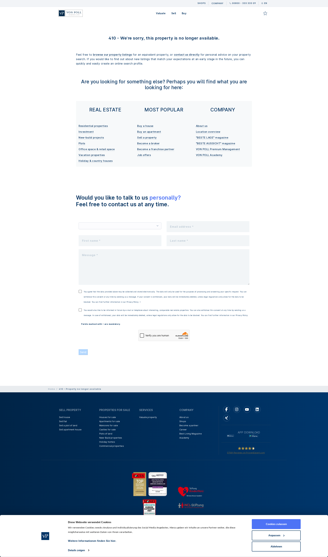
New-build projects (91, 137)
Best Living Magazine (190, 433)
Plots (82, 143)
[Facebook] (226, 409)
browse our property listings (112, 54)
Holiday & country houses (96, 160)
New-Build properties (110, 437)
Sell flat (63, 421)
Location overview (208, 131)
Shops (182, 421)
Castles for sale (107, 429)
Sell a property (147, 137)
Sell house (64, 417)
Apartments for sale (109, 421)
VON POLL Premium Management (218, 149)
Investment (86, 131)
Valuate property (148, 417)
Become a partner (188, 425)
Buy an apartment (149, 131)
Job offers (144, 155)
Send (83, 352)
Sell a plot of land (68, 425)
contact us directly (187, 54)
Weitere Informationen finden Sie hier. (92, 540)
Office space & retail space (97, 149)
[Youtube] (247, 409)
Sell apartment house (70, 429)
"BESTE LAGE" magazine (212, 137)
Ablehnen (276, 546)
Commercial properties (111, 446)
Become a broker (148, 143)
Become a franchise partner (155, 149)
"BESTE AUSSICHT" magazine (215, 143)
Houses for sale (107, 417)
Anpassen (274, 535)
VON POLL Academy (209, 155)
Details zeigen (76, 550)
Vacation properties (92, 155)
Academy (184, 437)
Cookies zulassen (276, 524)
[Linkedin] (257, 409)
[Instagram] (236, 409)
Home (51, 389)
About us (202, 126)
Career (183, 429)
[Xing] (226, 418)
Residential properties (93, 126)
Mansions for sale (108, 425)
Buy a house (145, 126)
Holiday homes (107, 442)
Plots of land (105, 433)
